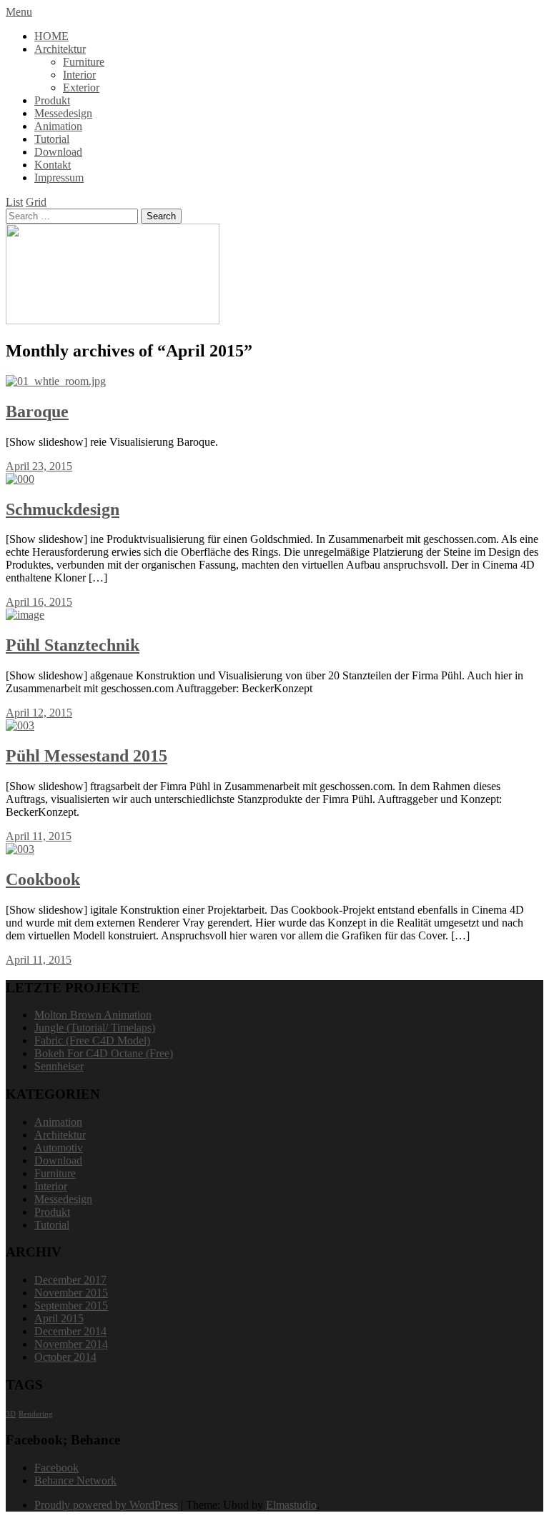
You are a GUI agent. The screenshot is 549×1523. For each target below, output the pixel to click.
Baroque (37, 411)
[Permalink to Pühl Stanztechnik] (25, 615)
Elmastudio (291, 1505)
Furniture (83, 62)
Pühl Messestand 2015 (86, 755)
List (14, 202)
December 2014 (70, 1331)
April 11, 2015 (38, 836)
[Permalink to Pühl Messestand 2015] (20, 725)
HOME (51, 36)
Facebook (56, 1468)
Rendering (36, 1414)
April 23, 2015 (39, 466)
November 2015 (71, 1293)
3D (11, 1414)
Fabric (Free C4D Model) (92, 1040)
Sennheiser (59, 1066)
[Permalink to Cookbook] (20, 849)
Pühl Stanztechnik (72, 645)
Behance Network (75, 1480)
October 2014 (65, 1357)
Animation (58, 126)
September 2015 (71, 1305)
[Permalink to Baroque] (56, 381)
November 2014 (71, 1344)
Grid (36, 202)
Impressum (59, 177)
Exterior (81, 87)
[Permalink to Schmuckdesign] (20, 479)
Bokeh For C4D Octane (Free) (103, 1053)
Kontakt (52, 165)
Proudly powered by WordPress (106, 1505)
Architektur (60, 49)
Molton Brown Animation (93, 1015)
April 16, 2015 (39, 602)
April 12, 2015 (39, 712)
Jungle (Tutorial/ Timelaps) (94, 1028)
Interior (79, 75)
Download (58, 152)
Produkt (52, 100)
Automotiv (58, 1148)
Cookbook (43, 879)
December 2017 (70, 1280)
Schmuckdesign (62, 509)
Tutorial (51, 139)
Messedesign (63, 113)
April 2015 (59, 1318)
